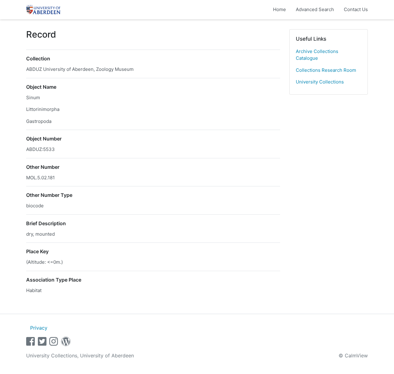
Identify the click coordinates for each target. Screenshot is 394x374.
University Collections (320, 82)
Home (279, 9)
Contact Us (356, 9)
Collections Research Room (326, 70)
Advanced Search (315, 9)
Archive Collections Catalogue (317, 54)
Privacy (38, 328)
